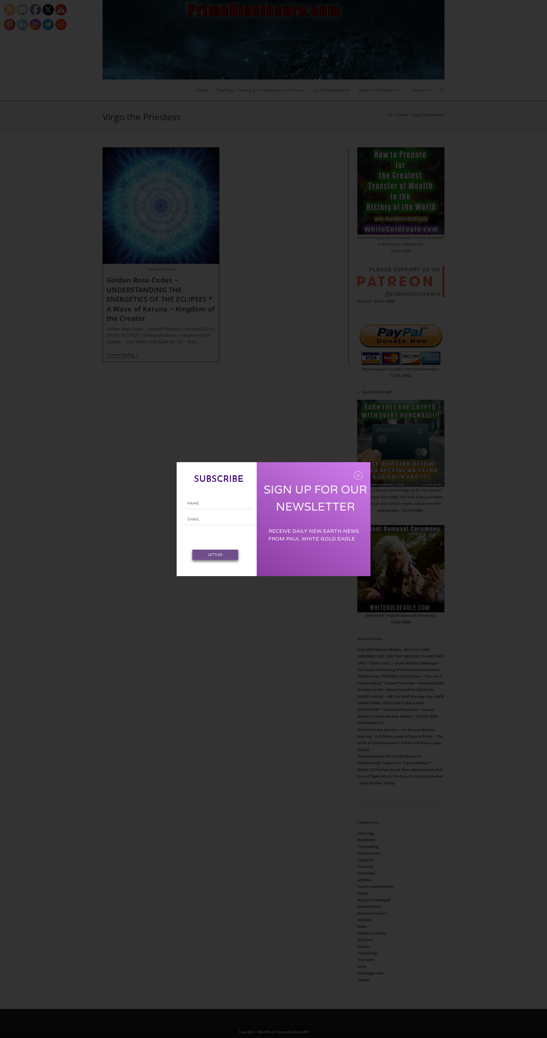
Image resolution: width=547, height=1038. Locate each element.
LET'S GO (215, 555)
